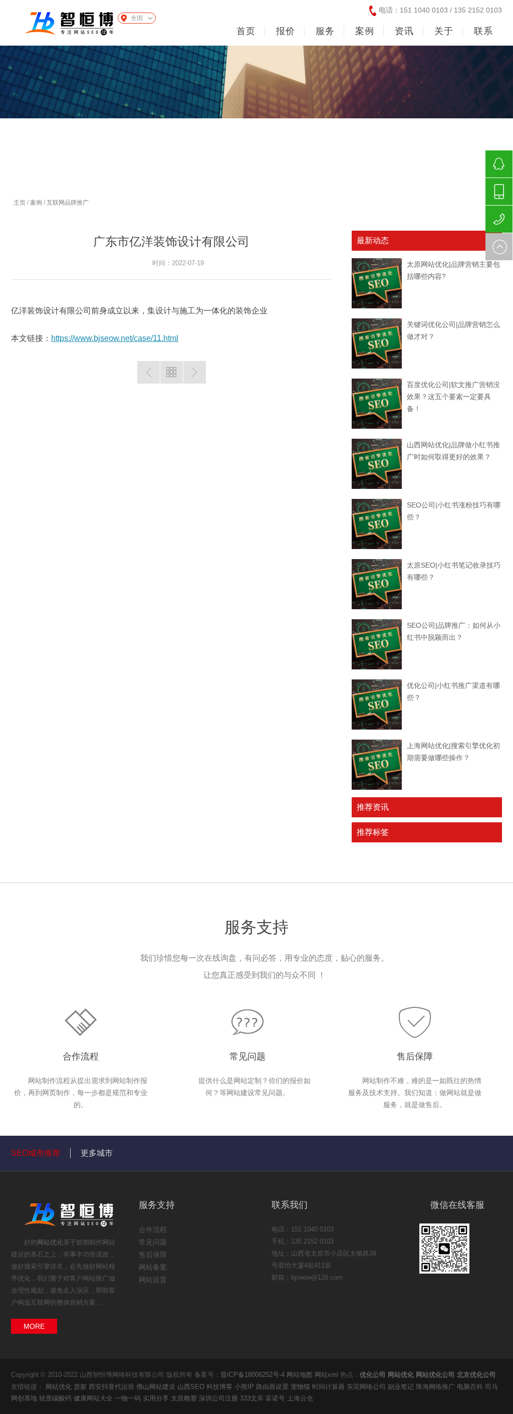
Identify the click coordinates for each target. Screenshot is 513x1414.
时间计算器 (329, 1386)
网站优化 (50, 1242)
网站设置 (153, 1280)
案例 (36, 202)
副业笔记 (402, 1386)
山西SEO (191, 1386)
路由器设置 (273, 1386)
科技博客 (220, 1386)
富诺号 (276, 1398)
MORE (34, 1326)
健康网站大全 (94, 1398)
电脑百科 (471, 1386)
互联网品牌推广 (68, 202)
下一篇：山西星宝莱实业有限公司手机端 (194, 372)
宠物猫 (301, 1386)
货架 (81, 1386)
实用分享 (157, 1398)
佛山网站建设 (156, 1386)
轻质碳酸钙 (56, 1398)
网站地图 (300, 1374)
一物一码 (129, 1398)
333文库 (253, 1398)
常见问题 (247, 1056)
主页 (20, 202)
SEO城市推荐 (35, 1153)
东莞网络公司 (367, 1386)
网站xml (326, 1374)
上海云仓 (300, 1398)
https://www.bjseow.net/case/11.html (114, 338)
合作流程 (81, 1056)
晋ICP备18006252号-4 (252, 1374)
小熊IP (245, 1386)
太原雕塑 (185, 1398)
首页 (245, 31)
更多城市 (97, 1153)
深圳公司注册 (219, 1398)
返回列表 (171, 372)
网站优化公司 (435, 1374)
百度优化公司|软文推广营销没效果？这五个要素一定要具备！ (453, 397)
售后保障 (415, 1056)
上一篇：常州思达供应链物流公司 (148, 372)
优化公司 (373, 1374)
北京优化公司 (476, 1374)
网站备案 (153, 1267)
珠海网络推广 (436, 1386)
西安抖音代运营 (112, 1386)
